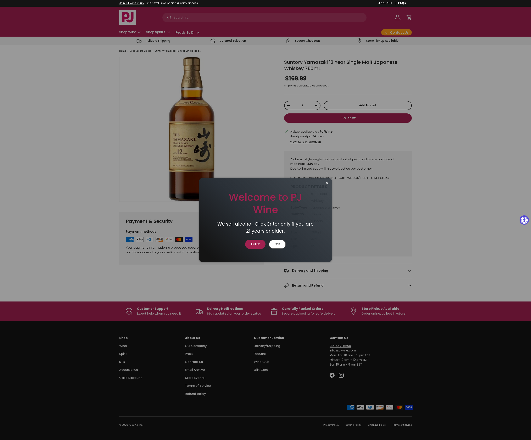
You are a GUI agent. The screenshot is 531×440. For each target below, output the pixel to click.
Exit (277, 244)
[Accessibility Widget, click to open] (524, 220)
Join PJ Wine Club (131, 3)
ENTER (255, 244)
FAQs (402, 3)
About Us (385, 3)
